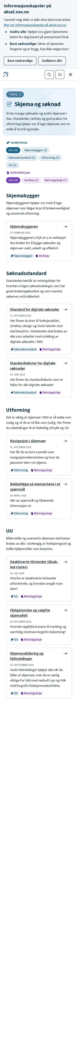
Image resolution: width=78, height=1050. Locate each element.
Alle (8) (13, 150)
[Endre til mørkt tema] (70, 74)
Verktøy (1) (31, 180)
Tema (13, 94)
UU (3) (12, 165)
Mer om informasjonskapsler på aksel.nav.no (35, 25)
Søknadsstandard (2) (22, 158)
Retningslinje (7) (56, 180)
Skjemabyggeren (24, 226)
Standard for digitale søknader (34, 309)
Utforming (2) (50, 158)
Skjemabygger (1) (35, 150)
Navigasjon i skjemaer (28, 441)
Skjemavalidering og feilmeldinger (26, 656)
